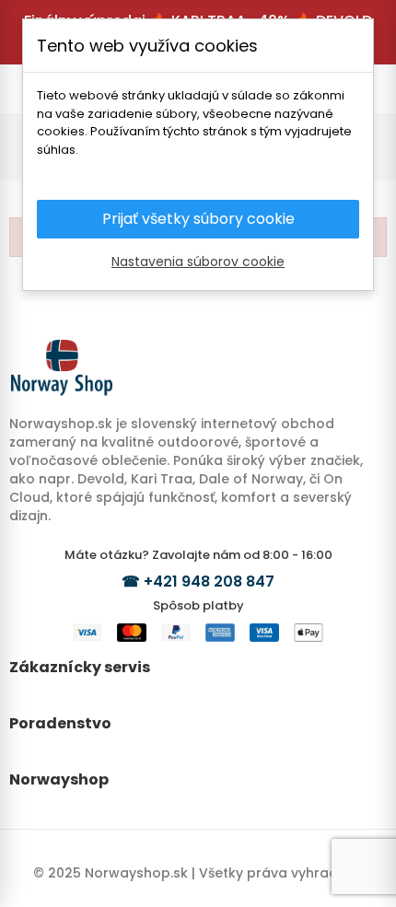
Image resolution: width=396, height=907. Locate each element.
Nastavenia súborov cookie (198, 261)
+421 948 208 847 (209, 581)
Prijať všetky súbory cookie (198, 218)
